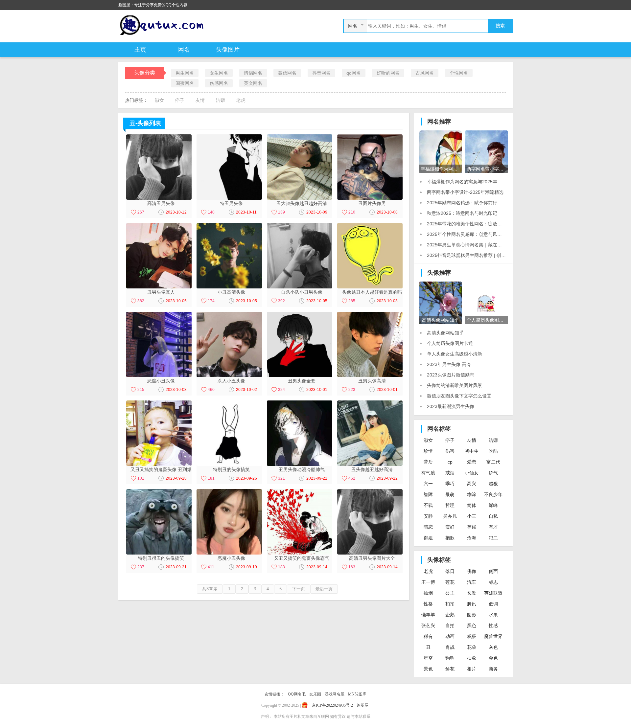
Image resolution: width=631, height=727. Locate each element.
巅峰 (493, 505)
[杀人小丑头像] (229, 344)
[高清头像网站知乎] (440, 302)
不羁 (428, 505)
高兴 (471, 483)
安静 (428, 516)
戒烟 (450, 472)
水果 (493, 614)
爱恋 (471, 462)
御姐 (428, 537)
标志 (493, 582)
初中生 (472, 451)
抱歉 (450, 537)
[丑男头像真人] (159, 255)
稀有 (428, 636)
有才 (493, 527)
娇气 (493, 472)
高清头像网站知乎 (445, 332)
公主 (450, 593)
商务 (493, 668)
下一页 (298, 588)
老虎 (240, 100)
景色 (428, 668)
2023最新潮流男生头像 (450, 406)
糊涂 (471, 494)
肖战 (450, 647)
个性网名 (459, 73)
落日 (450, 571)
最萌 (450, 494)
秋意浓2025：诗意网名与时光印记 (462, 213)
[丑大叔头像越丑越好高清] (299, 166)
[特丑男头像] (229, 166)
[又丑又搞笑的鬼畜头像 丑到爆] (159, 432)
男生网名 (184, 73)
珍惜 (428, 451)
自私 (493, 516)
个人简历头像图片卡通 (450, 343)
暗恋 (428, 527)
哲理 (450, 505)
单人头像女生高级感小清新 (454, 353)
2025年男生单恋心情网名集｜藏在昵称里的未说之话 (480, 244)
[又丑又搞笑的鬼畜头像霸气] (299, 521)
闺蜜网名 (184, 83)
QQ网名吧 (297, 694)
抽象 (471, 658)
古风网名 (424, 73)
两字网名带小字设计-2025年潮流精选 (465, 192)
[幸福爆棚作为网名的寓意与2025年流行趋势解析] (440, 151)
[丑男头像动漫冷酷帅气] (299, 432)
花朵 (471, 647)
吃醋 (493, 451)
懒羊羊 (428, 614)
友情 (200, 100)
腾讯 (471, 603)
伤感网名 (219, 83)
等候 (471, 527)
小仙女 (472, 472)
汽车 (471, 582)
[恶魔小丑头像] (159, 344)
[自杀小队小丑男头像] (299, 255)
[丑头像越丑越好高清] (370, 432)
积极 (471, 636)
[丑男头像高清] (370, 344)
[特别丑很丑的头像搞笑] (159, 521)
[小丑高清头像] (229, 255)
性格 (428, 603)
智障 (428, 494)
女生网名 (219, 73)
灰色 (493, 647)
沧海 (471, 537)
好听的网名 (388, 73)
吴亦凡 (450, 516)
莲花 (450, 582)
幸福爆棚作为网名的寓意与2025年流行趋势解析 (476, 181)
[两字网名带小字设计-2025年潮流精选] (486, 151)
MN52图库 (357, 694)
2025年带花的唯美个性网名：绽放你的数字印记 (476, 223)
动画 (450, 636)
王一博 (428, 582)
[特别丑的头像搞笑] (229, 432)
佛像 (471, 571)
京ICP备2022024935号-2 (332, 705)
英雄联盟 (493, 593)
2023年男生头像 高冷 (449, 364)
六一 (428, 483)
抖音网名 (321, 73)
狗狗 (450, 658)
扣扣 (450, 603)
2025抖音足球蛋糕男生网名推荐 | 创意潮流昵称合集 (480, 255)
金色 (493, 658)
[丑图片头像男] (370, 166)
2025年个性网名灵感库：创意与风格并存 (469, 234)
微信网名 (287, 73)
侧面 (493, 571)
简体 (471, 505)
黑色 (471, 625)
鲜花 (450, 668)
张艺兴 (428, 625)
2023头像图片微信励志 (450, 374)
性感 (493, 625)
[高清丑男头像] (159, 166)
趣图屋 (362, 705)
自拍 (450, 625)
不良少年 (493, 494)
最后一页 (324, 588)
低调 (493, 603)
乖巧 (450, 483)
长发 (471, 593)
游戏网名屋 (334, 694)
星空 (428, 658)
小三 (471, 516)
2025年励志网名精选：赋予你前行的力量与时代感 (478, 202)
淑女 (159, 100)
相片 (471, 668)
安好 (450, 527)
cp (450, 462)
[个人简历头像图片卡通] (486, 302)
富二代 (493, 462)
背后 (428, 462)
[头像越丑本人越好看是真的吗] (370, 255)
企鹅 (450, 614)
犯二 (493, 537)
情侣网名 (253, 73)
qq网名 (353, 73)
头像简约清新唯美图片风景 (454, 385)
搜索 (500, 25)
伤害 (450, 451)
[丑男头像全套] (299, 344)
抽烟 (428, 593)
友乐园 (315, 694)
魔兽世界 (493, 636)
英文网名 (253, 83)
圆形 (471, 614)
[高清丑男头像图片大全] (370, 521)
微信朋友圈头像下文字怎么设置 (459, 395)
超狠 (493, 483)
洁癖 (220, 100)
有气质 (428, 472)
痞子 (179, 100)
